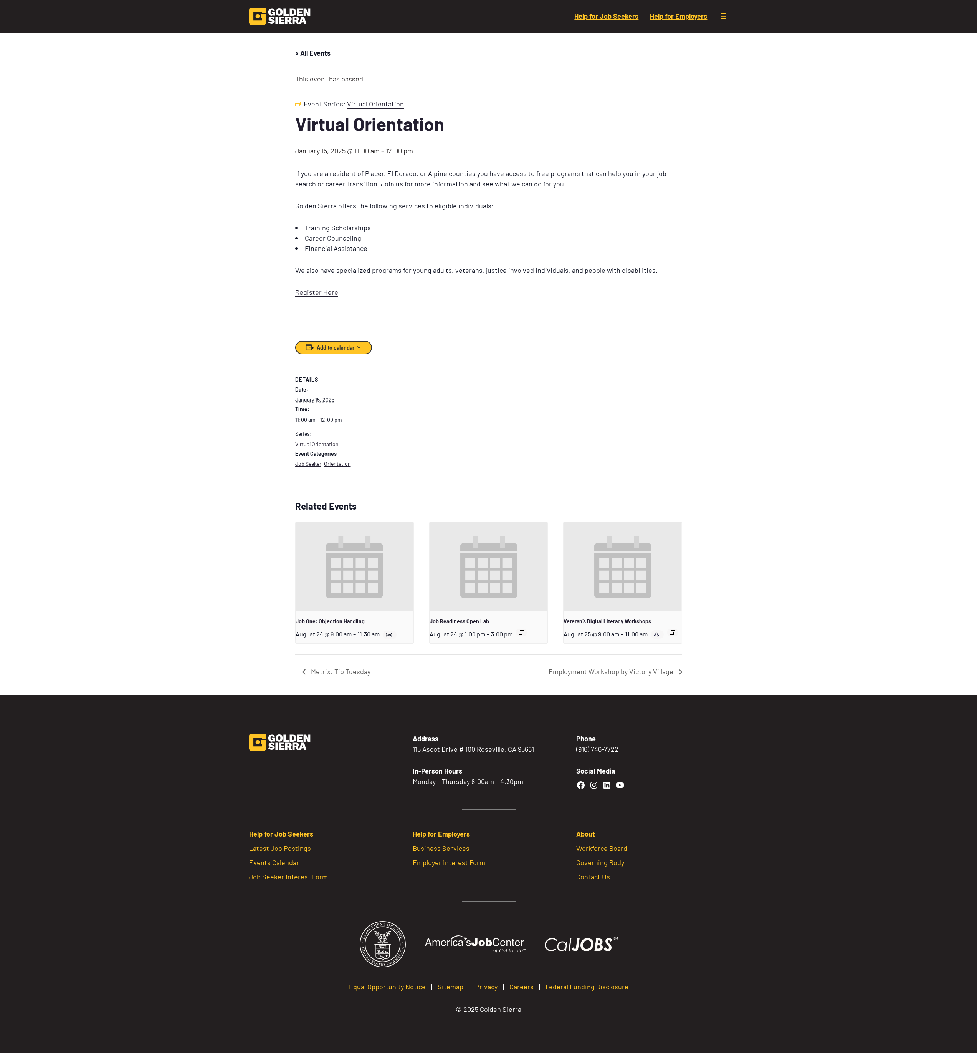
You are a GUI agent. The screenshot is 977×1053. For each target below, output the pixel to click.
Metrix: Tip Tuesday (339, 671)
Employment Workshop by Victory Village (612, 671)
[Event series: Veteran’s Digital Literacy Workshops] (672, 632)
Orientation (337, 463)
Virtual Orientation (317, 444)
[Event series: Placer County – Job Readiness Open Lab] (521, 632)
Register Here (316, 292)
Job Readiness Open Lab (459, 621)
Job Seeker (308, 463)
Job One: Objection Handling (330, 621)
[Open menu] (723, 16)
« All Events (313, 53)
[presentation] (354, 566)
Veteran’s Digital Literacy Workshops (607, 621)
